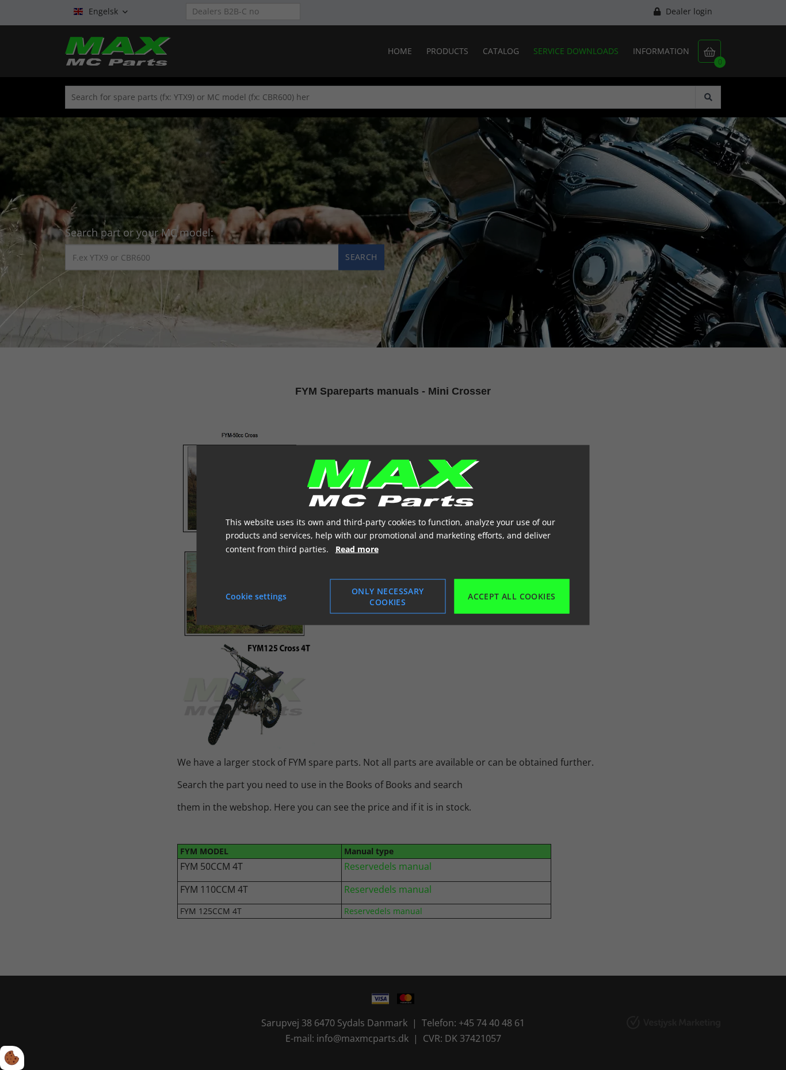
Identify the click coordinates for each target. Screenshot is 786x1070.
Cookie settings (256, 596)
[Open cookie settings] (12, 1058)
